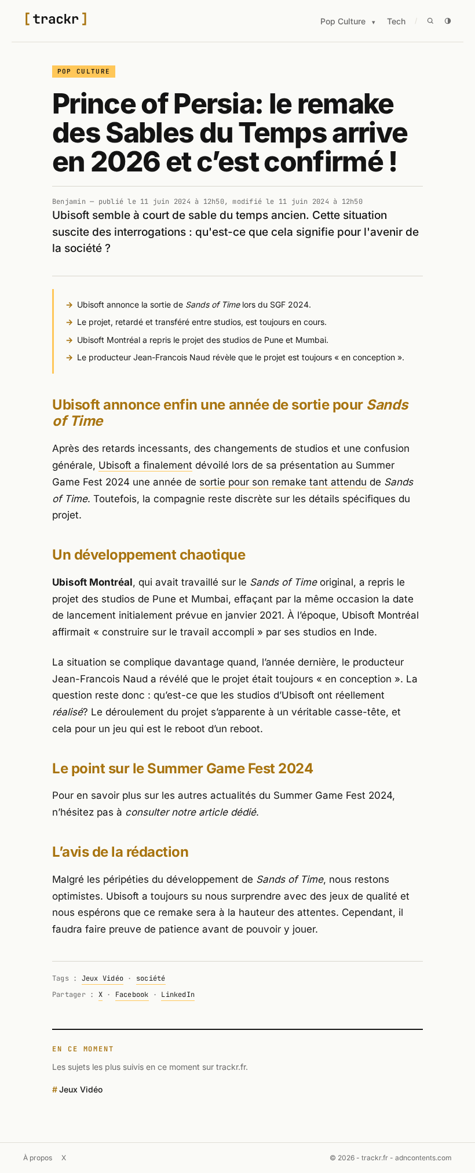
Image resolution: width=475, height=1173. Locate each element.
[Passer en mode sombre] (448, 21)
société (151, 978)
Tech (396, 21)
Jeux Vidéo (102, 978)
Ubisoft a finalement (145, 465)
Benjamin (69, 201)
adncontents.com (423, 1157)
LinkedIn (178, 994)
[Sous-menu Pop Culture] (374, 22)
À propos (37, 1157)
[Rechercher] (430, 21)
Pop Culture (343, 21)
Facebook (132, 994)
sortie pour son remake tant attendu (283, 482)
